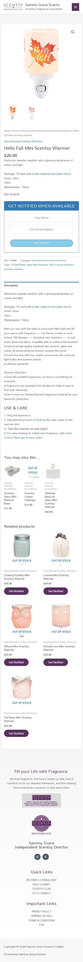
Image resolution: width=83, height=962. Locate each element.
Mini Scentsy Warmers (61, 264)
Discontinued (27, 130)
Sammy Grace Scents (42, 4)
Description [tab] (11, 285)
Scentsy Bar (43, 419)
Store (16, 130)
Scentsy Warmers (13, 269)
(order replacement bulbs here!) (51, 173)
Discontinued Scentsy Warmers (54, 130)
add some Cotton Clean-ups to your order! (38, 435)
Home (7, 130)
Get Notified (41, 242)
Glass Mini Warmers (37, 264)
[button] (72, 32)
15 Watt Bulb (18, 264)
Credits (59, 946)
